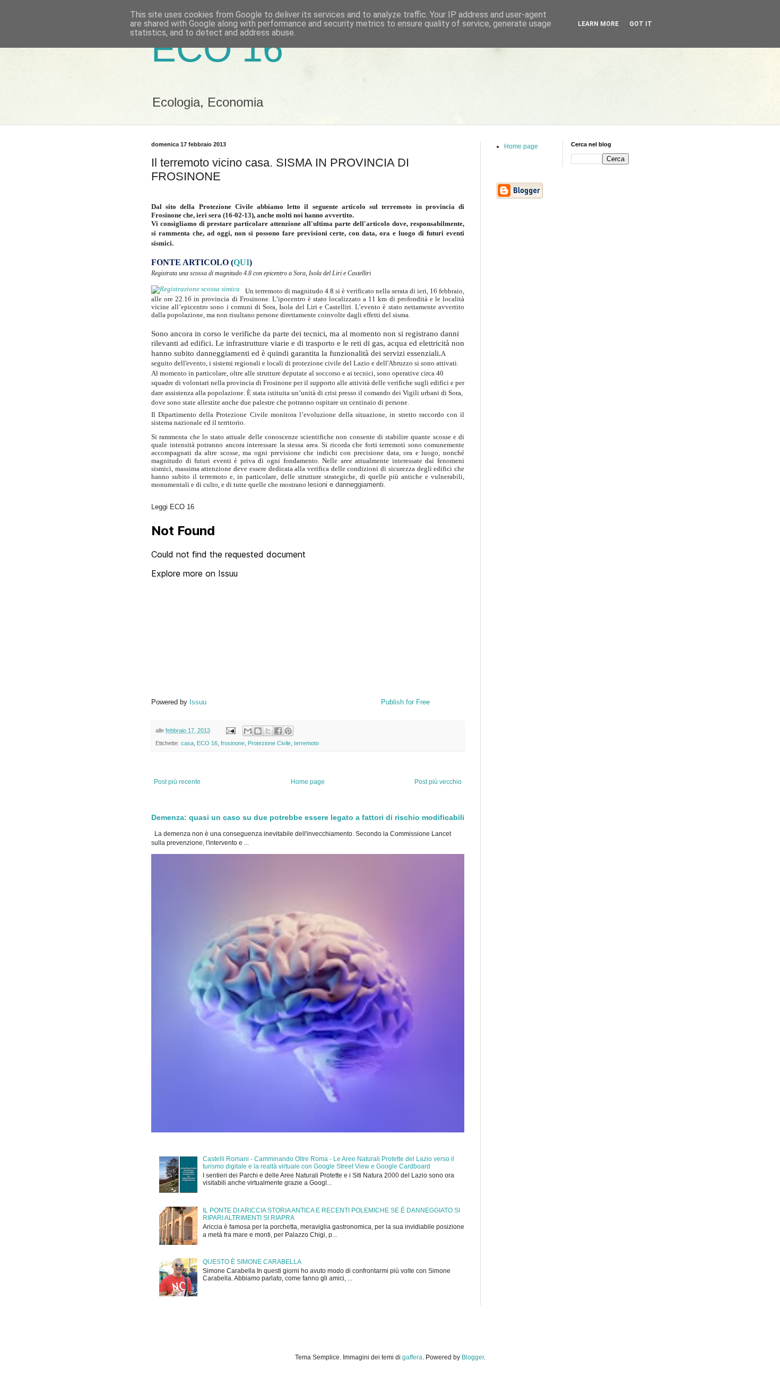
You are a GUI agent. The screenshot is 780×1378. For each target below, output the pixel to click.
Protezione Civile (269, 743)
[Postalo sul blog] (258, 731)
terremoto (306, 743)
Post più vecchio (438, 782)
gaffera (412, 1357)
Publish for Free (405, 702)
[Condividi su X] (268, 731)
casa (187, 743)
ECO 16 (217, 48)
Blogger (473, 1357)
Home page (308, 782)
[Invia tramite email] (247, 731)
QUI (241, 262)
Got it (640, 24)
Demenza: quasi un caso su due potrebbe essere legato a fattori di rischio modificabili (307, 817)
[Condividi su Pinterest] (288, 731)
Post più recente (177, 782)
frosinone (233, 743)
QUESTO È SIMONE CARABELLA (252, 1262)
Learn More (598, 24)
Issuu (197, 702)
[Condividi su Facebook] (278, 731)
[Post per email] (230, 730)
